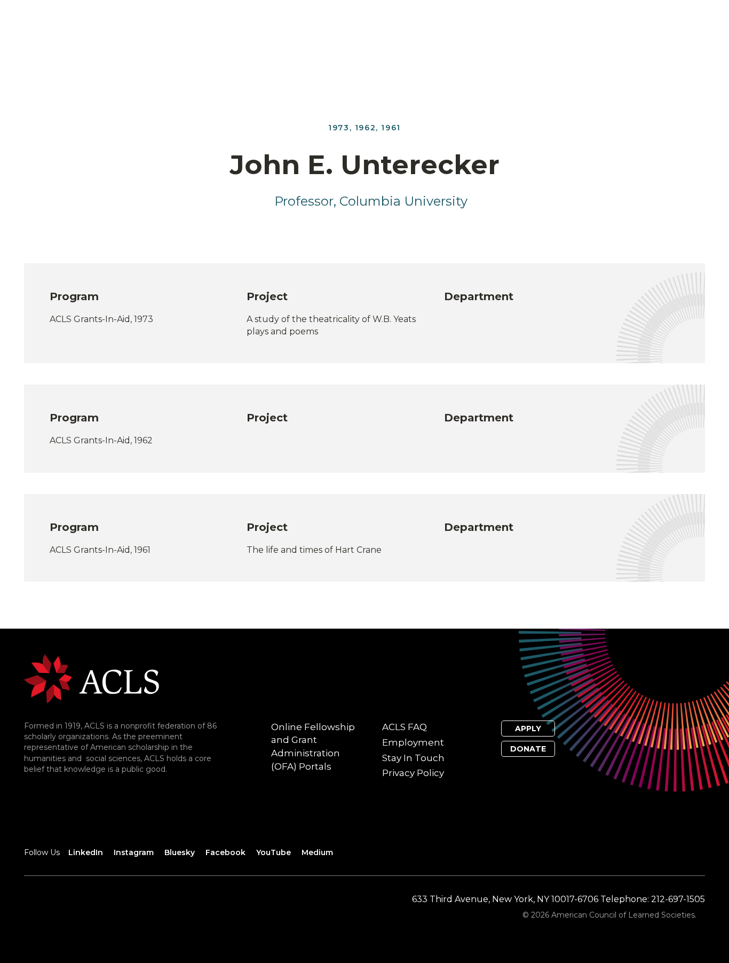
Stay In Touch (413, 758)
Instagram (134, 852)
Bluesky (179, 852)
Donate (528, 749)
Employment (413, 742)
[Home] (91, 678)
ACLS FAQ (404, 727)
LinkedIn (85, 852)
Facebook (225, 852)
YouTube (273, 852)
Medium (317, 852)
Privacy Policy (413, 773)
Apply (528, 728)
